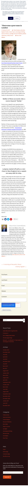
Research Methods (18, 33)
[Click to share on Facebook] (5, 219)
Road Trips (5, 438)
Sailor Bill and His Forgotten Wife (10, 331)
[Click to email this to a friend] (2, 219)
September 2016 (6, 394)
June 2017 (5, 403)
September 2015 (6, 382)
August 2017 (5, 370)
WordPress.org (6, 456)
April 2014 (5, 357)
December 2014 (6, 361)
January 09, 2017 (6, 30)
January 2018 (6, 373)
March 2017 (5, 366)
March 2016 (5, 387)
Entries (5, 451)
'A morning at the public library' (11, 264)
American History (5, 33)
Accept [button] (10, 18)
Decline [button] (17, 18)
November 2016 (6, 396)
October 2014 (6, 350)
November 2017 (6, 405)
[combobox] (13, 320)
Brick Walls (5, 424)
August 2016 (5, 391)
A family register (20, 266)
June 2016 (5, 389)
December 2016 (6, 398)
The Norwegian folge (7, 337)
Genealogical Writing (20, 32)
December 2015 (6, 352)
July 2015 (5, 363)
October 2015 (6, 384)
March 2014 (5, 375)
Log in (4, 449)
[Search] (24, 320)
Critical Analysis (16, 30)
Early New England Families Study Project (12, 63)
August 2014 (5, 377)
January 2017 (6, 401)
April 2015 (5, 380)
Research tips (6, 433)
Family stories (10, 35)
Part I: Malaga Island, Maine (9, 335)
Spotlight (12, 33)
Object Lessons (6, 426)
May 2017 (5, 368)
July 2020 (5, 354)
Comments (6, 454)
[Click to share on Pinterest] (11, 219)
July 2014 (5, 359)
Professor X (5, 333)
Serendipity (5, 435)
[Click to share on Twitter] (8, 219)
